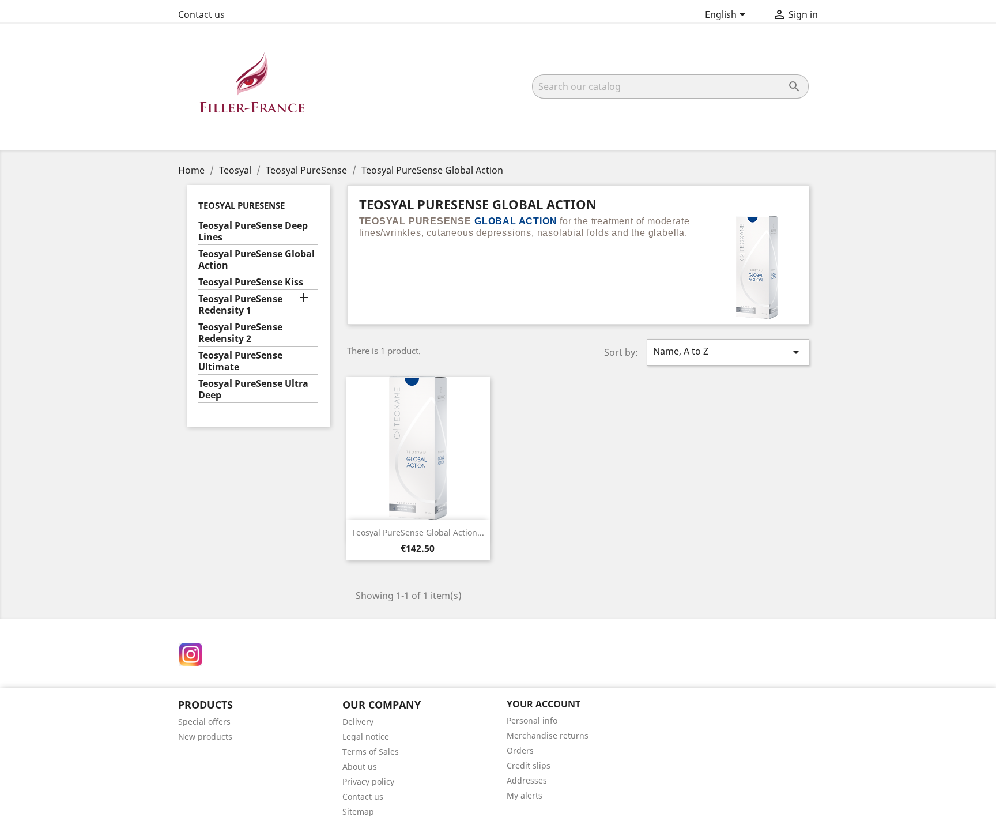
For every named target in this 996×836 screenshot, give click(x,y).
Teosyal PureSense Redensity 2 (240, 333)
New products (205, 736)
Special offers (204, 721)
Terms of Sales (370, 751)
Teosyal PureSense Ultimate (240, 361)
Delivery (357, 721)
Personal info (532, 720)
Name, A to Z (728, 352)
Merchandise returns (547, 735)
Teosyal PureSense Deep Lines (253, 231)
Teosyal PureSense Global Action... (418, 532)
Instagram (190, 654)
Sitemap (358, 811)
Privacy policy (368, 781)
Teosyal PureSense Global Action (256, 260)
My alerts (524, 795)
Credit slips (528, 765)
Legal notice (365, 736)
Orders (520, 750)
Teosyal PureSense (241, 205)
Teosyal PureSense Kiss (250, 282)
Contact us (201, 14)
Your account (543, 704)
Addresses (527, 780)
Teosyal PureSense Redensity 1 (240, 305)
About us (359, 766)
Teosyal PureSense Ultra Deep (253, 389)
